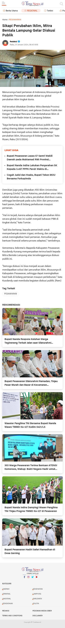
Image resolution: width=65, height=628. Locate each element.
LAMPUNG (37, 594)
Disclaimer (37, 616)
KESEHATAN (38, 589)
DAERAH (6, 589)
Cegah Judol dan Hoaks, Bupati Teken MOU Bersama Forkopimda (31, 177)
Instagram (28, 581)
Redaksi (5, 611)
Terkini (50, 11)
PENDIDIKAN (8, 604)
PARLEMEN (37, 599)
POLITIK (36, 604)
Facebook (24, 581)
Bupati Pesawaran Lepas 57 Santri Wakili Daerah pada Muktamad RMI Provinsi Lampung (29, 158)
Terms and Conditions (12, 616)
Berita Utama (12, 11)
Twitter (32, 581)
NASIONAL (7, 599)
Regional (32, 11)
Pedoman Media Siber (42, 611)
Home (4, 20)
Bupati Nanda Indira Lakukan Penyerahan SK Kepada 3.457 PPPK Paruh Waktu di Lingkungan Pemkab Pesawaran (32, 167)
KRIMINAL (6, 594)
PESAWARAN (10, 294)
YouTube (36, 581)
